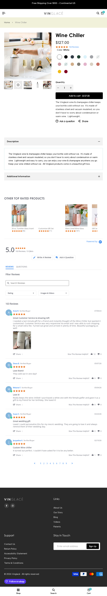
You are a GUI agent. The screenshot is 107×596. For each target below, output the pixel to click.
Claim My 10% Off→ (53, 315)
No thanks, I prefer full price (53, 323)
